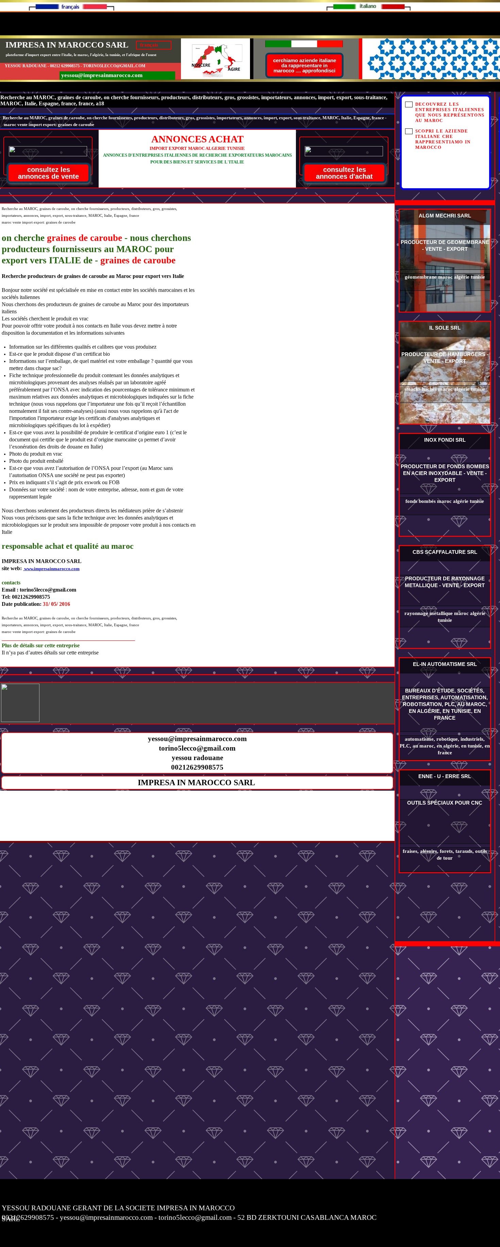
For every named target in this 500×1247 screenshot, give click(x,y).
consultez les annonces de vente (48, 173)
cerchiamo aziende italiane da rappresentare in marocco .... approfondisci (304, 65)
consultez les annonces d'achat (344, 173)
